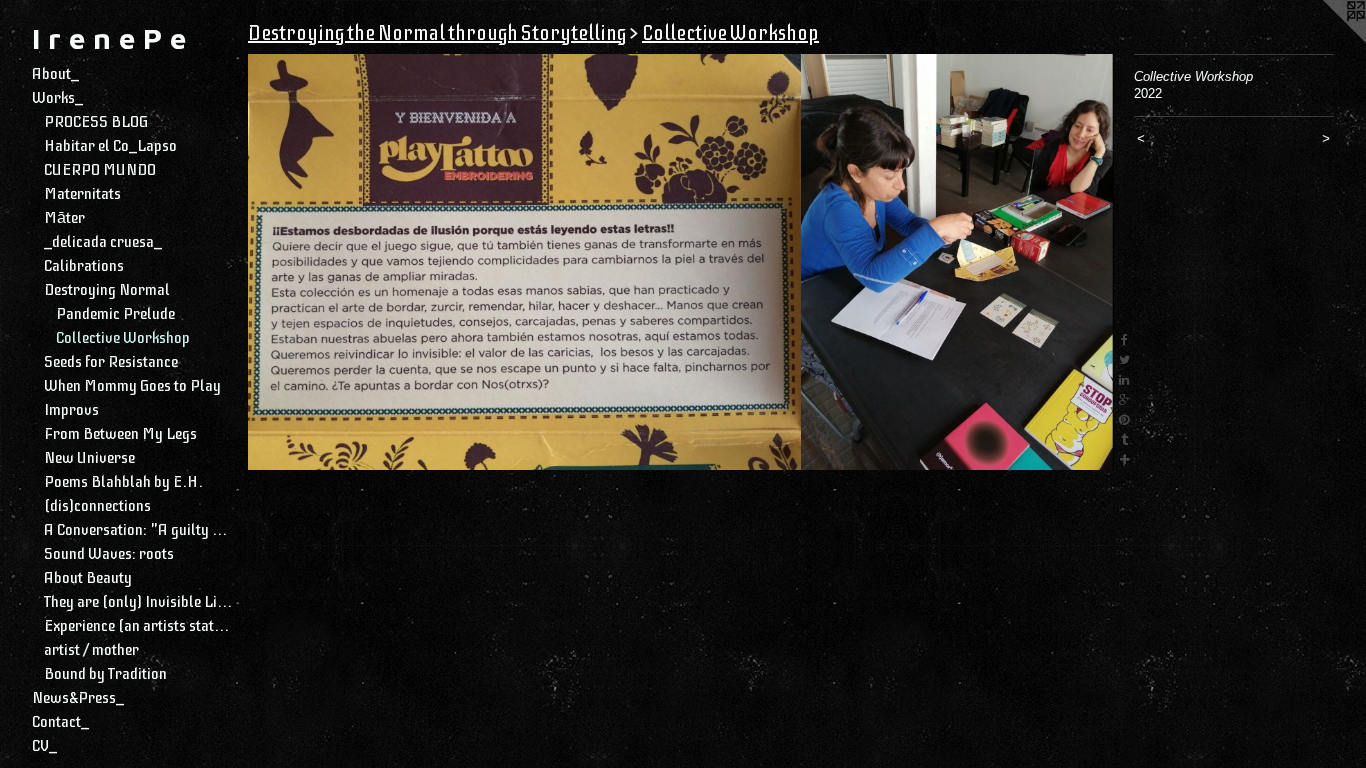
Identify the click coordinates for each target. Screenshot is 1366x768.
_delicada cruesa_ (103, 242)
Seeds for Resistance (111, 362)
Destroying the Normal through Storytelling (437, 33)
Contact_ (60, 722)
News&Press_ (78, 698)
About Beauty (88, 578)
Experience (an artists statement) (138, 626)
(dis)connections (97, 506)
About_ (55, 74)
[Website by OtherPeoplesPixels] (1326, 40)
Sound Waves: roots (109, 554)
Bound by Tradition (105, 674)
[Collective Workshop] (681, 262)
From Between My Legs (120, 434)
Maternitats (82, 194)
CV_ (44, 746)
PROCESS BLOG (96, 122)
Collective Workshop (123, 338)
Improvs (71, 410)
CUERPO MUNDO (100, 170)
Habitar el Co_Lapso (110, 146)
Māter (64, 218)
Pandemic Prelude (115, 314)
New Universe (89, 458)
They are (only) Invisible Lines (138, 602)
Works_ (57, 98)
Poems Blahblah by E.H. (123, 482)
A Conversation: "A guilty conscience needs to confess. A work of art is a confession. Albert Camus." (138, 530)
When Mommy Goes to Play (132, 386)
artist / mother (91, 650)
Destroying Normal (107, 290)
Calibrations (84, 266)
